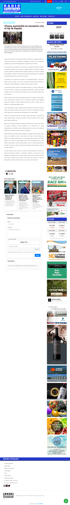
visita (44, 19)
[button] (45, 1)
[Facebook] (58, 1)
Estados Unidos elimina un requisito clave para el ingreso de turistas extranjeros (37, 198)
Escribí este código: (12, 239)
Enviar (37, 255)
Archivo (36, 16)
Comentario (10, 227)
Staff (17, 16)
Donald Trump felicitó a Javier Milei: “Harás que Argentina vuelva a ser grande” (23, 197)
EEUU (25, 19)
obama (31, 19)
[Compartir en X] (9, 174)
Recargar (37, 249)
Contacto (51, 16)
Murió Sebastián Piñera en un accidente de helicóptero (9, 197)
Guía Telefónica (26, 16)
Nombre (9, 221)
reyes (36, 19)
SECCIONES (43, 16)
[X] (56, 1)
